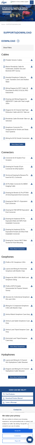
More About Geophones (17, 346)
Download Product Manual (14, 398)
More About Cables (17, 144)
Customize (17, 436)
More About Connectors (17, 249)
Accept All (17, 430)
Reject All (17, 441)
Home (3, 24)
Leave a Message (11, 402)
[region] (17, 429)
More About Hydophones (17, 377)
